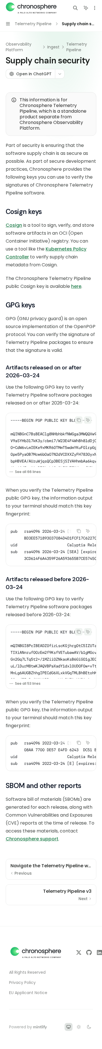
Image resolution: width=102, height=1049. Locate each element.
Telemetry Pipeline (76, 47)
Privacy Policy (22, 982)
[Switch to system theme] (69, 1027)
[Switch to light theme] (79, 1027)
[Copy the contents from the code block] (78, 420)
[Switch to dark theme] (89, 1027)
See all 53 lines (28, 683)
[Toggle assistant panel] (85, 7)
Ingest (53, 47)
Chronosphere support (32, 839)
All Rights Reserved (27, 972)
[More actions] (94, 8)
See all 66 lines (28, 471)
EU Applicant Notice (28, 993)
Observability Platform (18, 47)
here (76, 286)
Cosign (14, 225)
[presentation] (51, 440)
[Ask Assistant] (88, 420)
